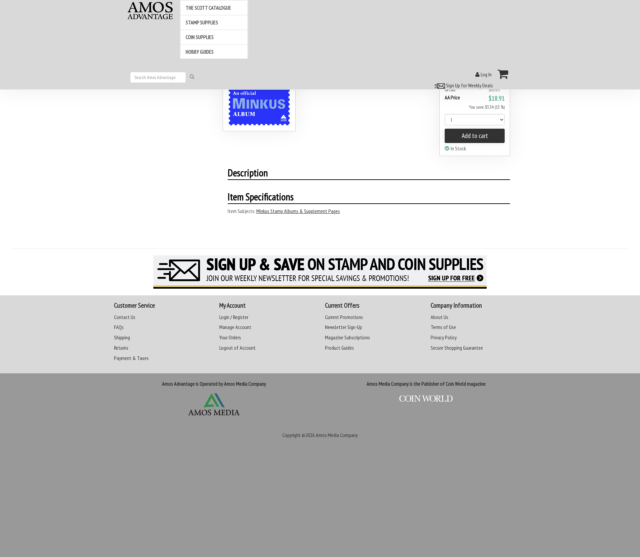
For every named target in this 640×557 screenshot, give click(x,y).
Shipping (122, 337)
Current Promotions (344, 317)
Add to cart (475, 135)
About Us (439, 317)
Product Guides (339, 347)
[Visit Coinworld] (426, 399)
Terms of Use (443, 327)
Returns (121, 347)
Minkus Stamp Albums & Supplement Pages (298, 211)
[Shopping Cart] (503, 74)
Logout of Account (237, 347)
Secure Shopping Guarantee (457, 347)
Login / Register (233, 317)
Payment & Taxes (131, 358)
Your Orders (230, 337)
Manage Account (235, 327)
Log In (486, 74)
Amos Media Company (337, 435)
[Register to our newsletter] (320, 272)
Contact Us (124, 317)
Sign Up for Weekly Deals (469, 85)
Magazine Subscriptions (347, 337)
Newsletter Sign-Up (343, 327)
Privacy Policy (444, 337)
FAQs (119, 327)
